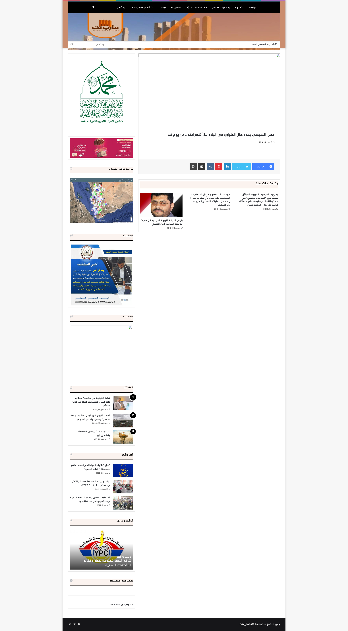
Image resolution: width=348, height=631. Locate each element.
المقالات (162, 8)
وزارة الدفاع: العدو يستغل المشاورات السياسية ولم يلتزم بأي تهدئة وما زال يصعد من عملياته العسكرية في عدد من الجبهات (209, 200)
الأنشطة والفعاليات (143, 8)
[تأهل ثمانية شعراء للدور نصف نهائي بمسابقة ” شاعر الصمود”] (123, 470)
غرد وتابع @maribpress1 (121, 605)
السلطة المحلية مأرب (196, 8)
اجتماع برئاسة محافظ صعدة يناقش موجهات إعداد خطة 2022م (91, 483)
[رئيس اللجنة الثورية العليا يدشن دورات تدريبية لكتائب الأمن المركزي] (161, 205)
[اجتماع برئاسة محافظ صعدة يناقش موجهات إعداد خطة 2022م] (123, 486)
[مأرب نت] (174, 31)
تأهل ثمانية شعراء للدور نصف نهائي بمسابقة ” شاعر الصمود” (90, 467)
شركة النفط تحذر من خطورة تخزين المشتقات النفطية (107, 563)
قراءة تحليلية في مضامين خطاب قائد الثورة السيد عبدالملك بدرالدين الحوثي (91, 402)
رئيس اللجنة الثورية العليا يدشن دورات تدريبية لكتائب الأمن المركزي (162, 222)
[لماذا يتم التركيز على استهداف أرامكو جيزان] (123, 437)
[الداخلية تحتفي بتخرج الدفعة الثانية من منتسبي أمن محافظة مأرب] (123, 503)
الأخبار (240, 8)
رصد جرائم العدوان (221, 8)
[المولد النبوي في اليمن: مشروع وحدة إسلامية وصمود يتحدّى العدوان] (123, 420)
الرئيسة (252, 8)
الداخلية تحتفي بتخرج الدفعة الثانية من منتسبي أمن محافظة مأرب (90, 500)
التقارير (177, 8)
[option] (101, 550)
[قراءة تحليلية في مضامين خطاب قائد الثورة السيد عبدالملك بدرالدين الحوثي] (123, 403)
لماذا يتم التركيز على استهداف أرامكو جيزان (93, 434)
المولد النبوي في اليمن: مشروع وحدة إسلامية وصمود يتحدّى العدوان (90, 417)
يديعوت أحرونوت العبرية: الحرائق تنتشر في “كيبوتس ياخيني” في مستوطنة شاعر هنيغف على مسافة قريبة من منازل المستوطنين (258, 200)
